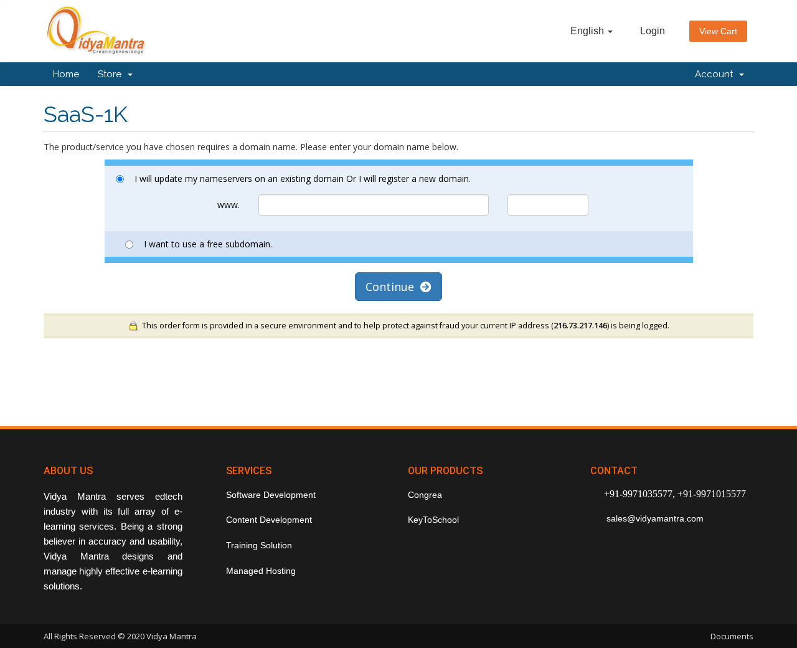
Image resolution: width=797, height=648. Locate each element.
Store (112, 74)
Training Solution (259, 545)
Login (652, 31)
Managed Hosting (261, 571)
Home (66, 74)
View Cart (718, 31)
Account (716, 74)
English (588, 31)
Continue (392, 286)
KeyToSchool (433, 520)
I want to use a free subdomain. (208, 244)
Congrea (425, 495)
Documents (731, 636)
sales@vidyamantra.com (654, 518)
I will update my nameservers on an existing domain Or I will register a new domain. (302, 178)
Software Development (271, 495)
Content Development (269, 520)
